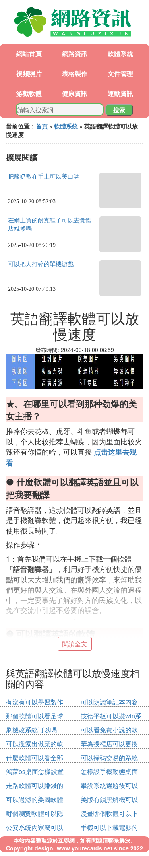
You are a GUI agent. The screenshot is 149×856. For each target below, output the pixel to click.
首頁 (42, 126)
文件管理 (120, 73)
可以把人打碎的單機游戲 (41, 264)
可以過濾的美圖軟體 (34, 799)
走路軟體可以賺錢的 (34, 785)
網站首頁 (29, 53)
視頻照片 (29, 73)
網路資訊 (74, 53)
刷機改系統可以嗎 (31, 729)
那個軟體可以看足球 (34, 715)
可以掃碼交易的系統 (109, 757)
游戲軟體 (29, 93)
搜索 (119, 109)
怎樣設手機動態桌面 (109, 771)
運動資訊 (120, 93)
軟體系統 (120, 53)
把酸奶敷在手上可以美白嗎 (43, 176)
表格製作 (74, 73)
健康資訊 (74, 93)
